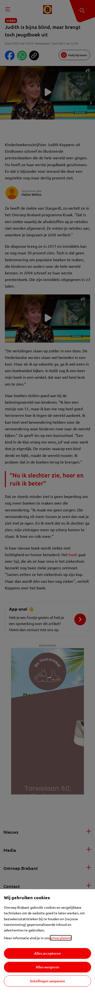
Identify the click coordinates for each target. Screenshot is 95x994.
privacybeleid (60, 938)
